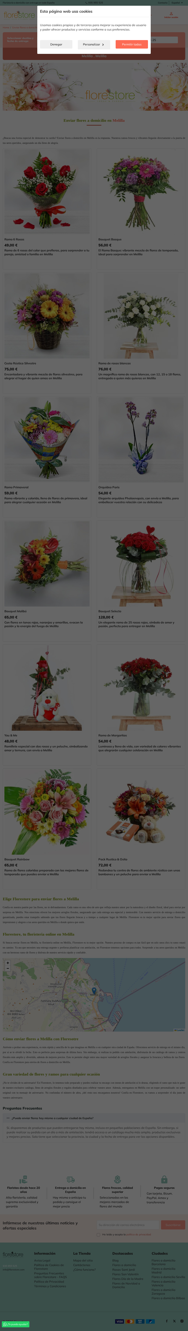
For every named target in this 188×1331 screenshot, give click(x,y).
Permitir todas (132, 44)
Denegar (56, 44)
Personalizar (94, 44)
